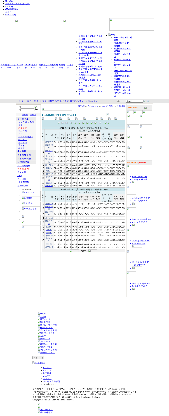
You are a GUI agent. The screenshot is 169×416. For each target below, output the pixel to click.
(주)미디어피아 (12, 9)
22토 (29, 101)
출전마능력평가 (25, 137)
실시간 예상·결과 (26, 122)
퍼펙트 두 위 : (90, 58)
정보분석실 (93, 106)
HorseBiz (9, 1)
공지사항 (21, 172)
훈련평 (21, 145)
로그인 (8, 12)
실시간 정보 (107, 106)
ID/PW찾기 (33, 115)
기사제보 (21, 179)
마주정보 (22, 139)
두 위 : (122, 87)
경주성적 (22, 142)
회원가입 (25, 115)
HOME (81, 106)
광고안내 (47, 376)
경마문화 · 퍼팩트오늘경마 (17, 4)
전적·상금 (22, 134)
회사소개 (47, 367)
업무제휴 (47, 373)
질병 (20, 125)
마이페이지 (10, 15)
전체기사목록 (23, 166)
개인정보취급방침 (51, 381)
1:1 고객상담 (23, 182)
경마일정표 (22, 185)
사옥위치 (47, 378)
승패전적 (22, 131)
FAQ (19, 175)
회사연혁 (47, 370)
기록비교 (121, 106)
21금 (21, 101)
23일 (36, 101)
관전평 (21, 148)
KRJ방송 (9, 6)
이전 (35, 358)
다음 (41, 358)
